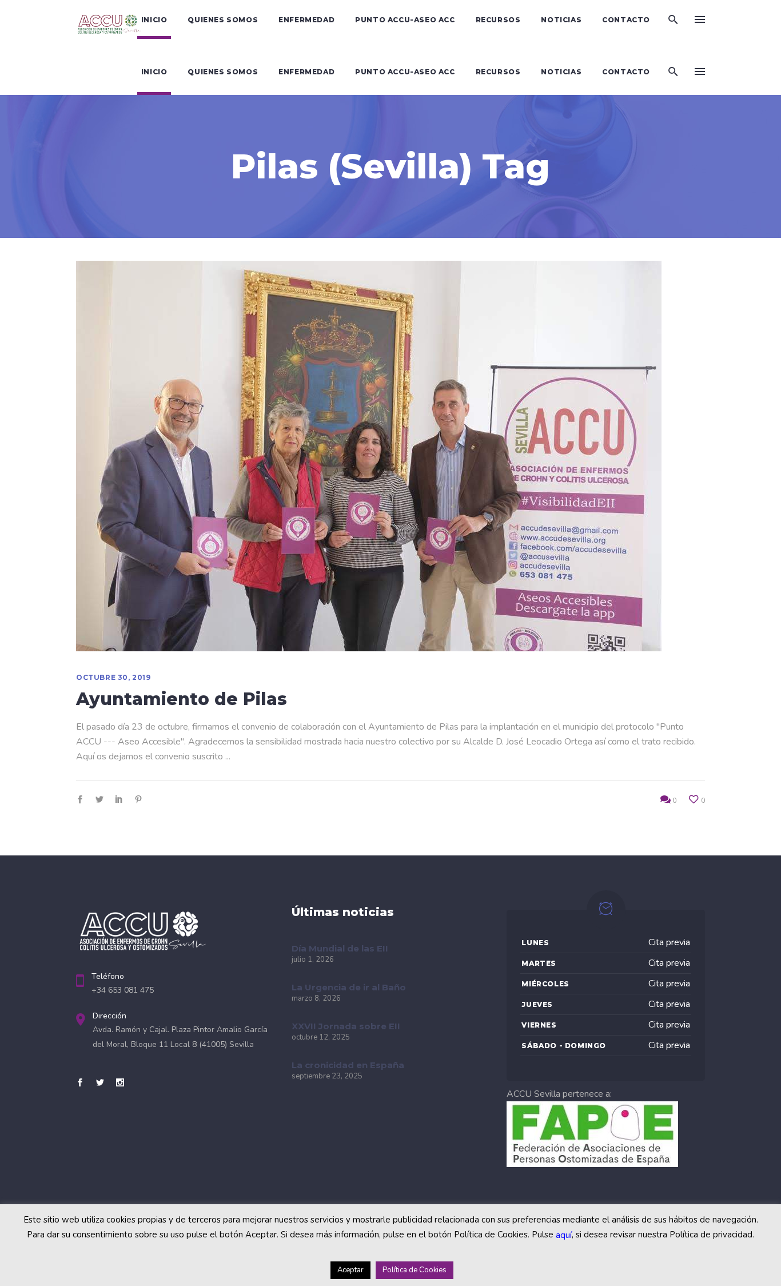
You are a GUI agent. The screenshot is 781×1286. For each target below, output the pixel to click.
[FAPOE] (592, 1164)
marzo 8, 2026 (316, 998)
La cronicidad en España (348, 1065)
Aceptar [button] (350, 1270)
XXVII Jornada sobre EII (346, 1026)
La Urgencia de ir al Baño (349, 987)
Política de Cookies (414, 1270)
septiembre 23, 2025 (327, 1076)
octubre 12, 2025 (321, 1037)
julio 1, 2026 (313, 959)
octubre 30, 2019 (113, 677)
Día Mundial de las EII (340, 948)
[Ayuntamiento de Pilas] (369, 456)
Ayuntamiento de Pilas (181, 699)
